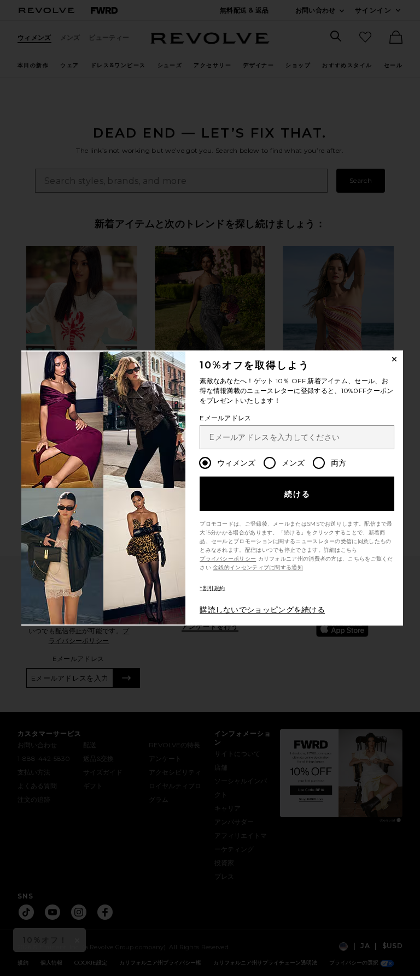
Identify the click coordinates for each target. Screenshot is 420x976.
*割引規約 (212, 588)
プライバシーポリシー (228, 558)
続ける (297, 494)
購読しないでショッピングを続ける (262, 610)
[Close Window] (394, 359)
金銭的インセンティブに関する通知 (258, 567)
